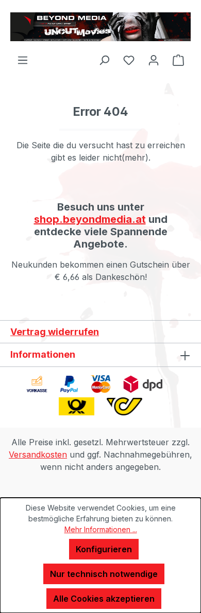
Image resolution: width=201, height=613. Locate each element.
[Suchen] (104, 59)
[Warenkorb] (178, 59)
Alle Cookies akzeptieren (104, 598)
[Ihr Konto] (153, 59)
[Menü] (22, 59)
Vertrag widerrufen (54, 331)
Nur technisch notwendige (104, 574)
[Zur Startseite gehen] (100, 26)
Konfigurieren (104, 549)
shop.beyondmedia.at (90, 219)
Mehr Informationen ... (100, 529)
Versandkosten (38, 454)
